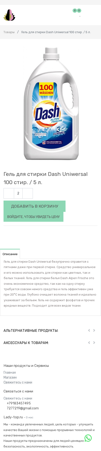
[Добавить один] (27, 193)
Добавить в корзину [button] (34, 206)
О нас (29, 417)
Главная (10, 373)
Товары (9, 32)
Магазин (10, 378)
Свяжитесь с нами (18, 382)
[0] (75, 14)
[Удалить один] (9, 193)
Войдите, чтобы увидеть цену (33, 217)
